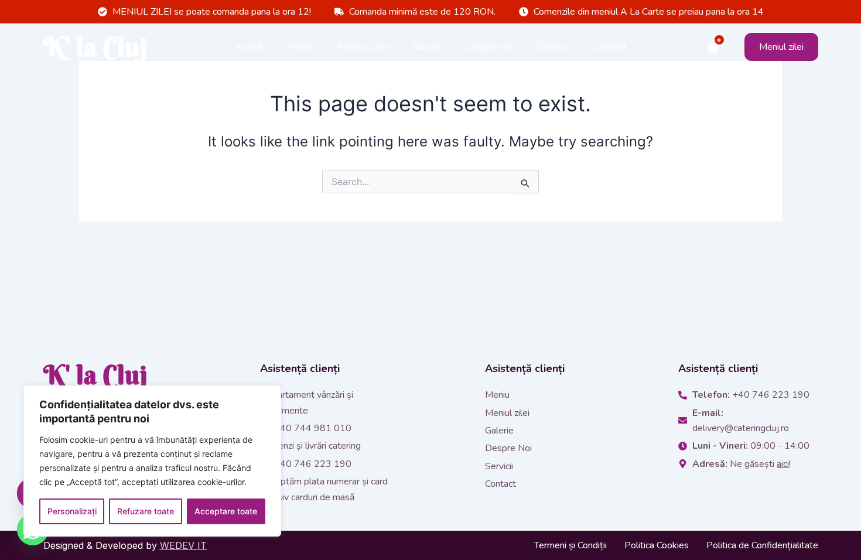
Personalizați (72, 511)
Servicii (554, 46)
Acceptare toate (225, 511)
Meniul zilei (363, 46)
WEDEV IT (183, 545)
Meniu (300, 46)
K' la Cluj (95, 46)
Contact (610, 46)
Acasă (248, 46)
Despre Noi (490, 46)
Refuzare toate (145, 511)
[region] (152, 461)
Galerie (426, 46)
